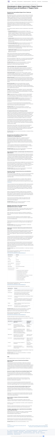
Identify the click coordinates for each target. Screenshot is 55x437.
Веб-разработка (14, 1)
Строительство (39, 1)
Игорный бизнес (42, 432)
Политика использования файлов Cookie (32, 430)
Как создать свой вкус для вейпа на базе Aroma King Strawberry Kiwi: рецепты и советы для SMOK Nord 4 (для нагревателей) (38, 425)
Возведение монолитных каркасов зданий (29, 432)
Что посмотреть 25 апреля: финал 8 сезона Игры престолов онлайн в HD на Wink (16, 425)
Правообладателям (10, 431)
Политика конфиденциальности (43, 430)
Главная (8, 4)
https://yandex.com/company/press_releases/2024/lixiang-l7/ (16, 252)
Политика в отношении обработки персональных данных (17, 430)
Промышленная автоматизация (18, 432)
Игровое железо (34, 1)
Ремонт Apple (37, 432)
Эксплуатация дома (45, 1)
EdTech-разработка (20, 1)
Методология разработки (27, 1)
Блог (8, 430)
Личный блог (12, 4)
